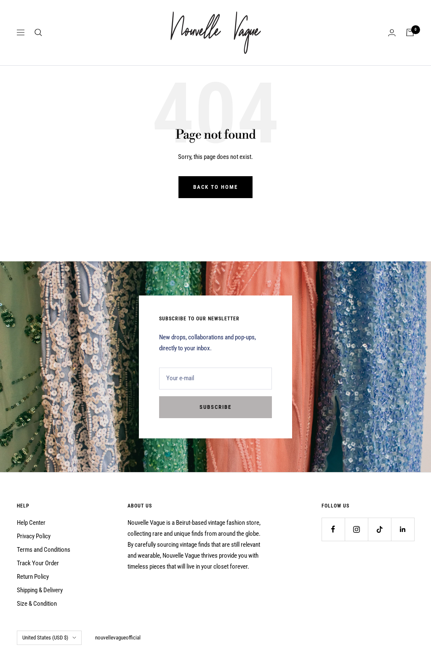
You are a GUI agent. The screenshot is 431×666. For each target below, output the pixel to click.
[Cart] (410, 32)
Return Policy (33, 576)
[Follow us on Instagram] (356, 529)
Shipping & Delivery (40, 590)
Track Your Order (38, 563)
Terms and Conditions (43, 549)
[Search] (38, 32)
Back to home (215, 187)
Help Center (31, 522)
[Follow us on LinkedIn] (402, 529)
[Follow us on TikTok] (379, 529)
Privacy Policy (34, 536)
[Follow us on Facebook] (333, 529)
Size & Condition (37, 603)
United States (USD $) (45, 637)
